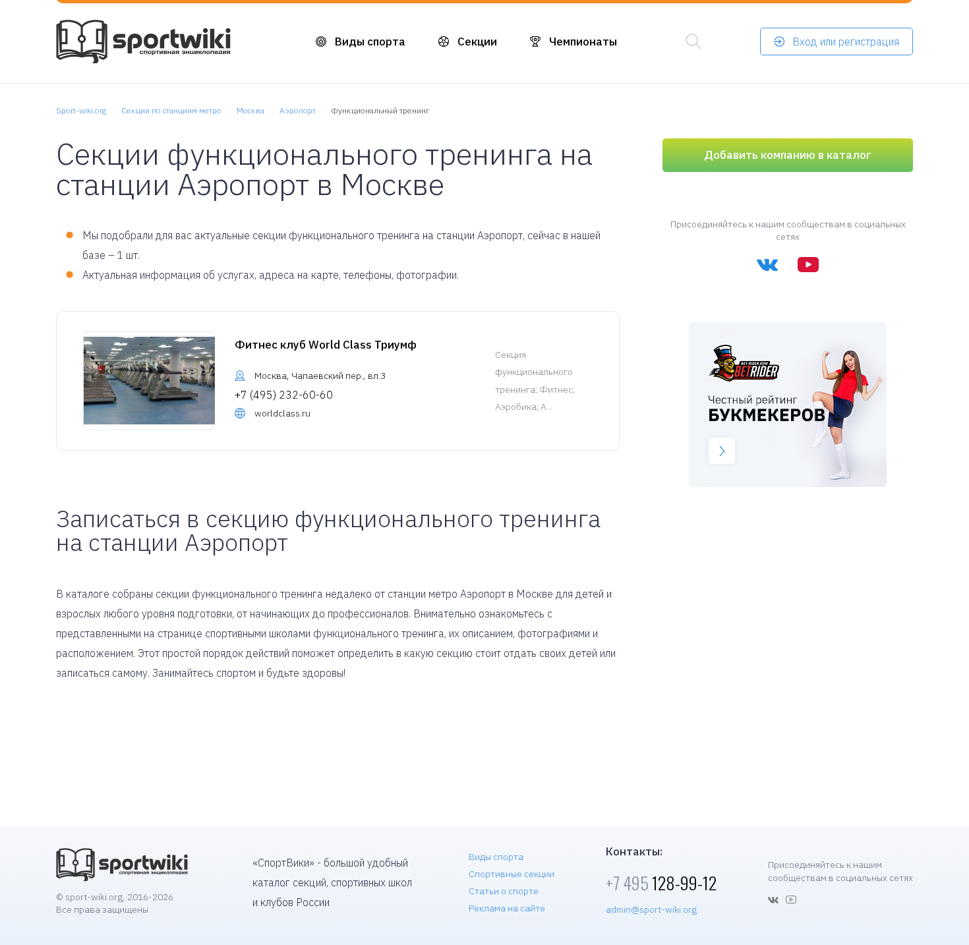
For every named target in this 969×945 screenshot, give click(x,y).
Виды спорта (370, 41)
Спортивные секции (511, 874)
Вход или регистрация (845, 41)
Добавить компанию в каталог (787, 155)
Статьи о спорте (504, 891)
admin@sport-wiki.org (651, 909)
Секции (477, 41)
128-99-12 (661, 883)
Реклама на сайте (507, 908)
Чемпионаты (583, 41)
